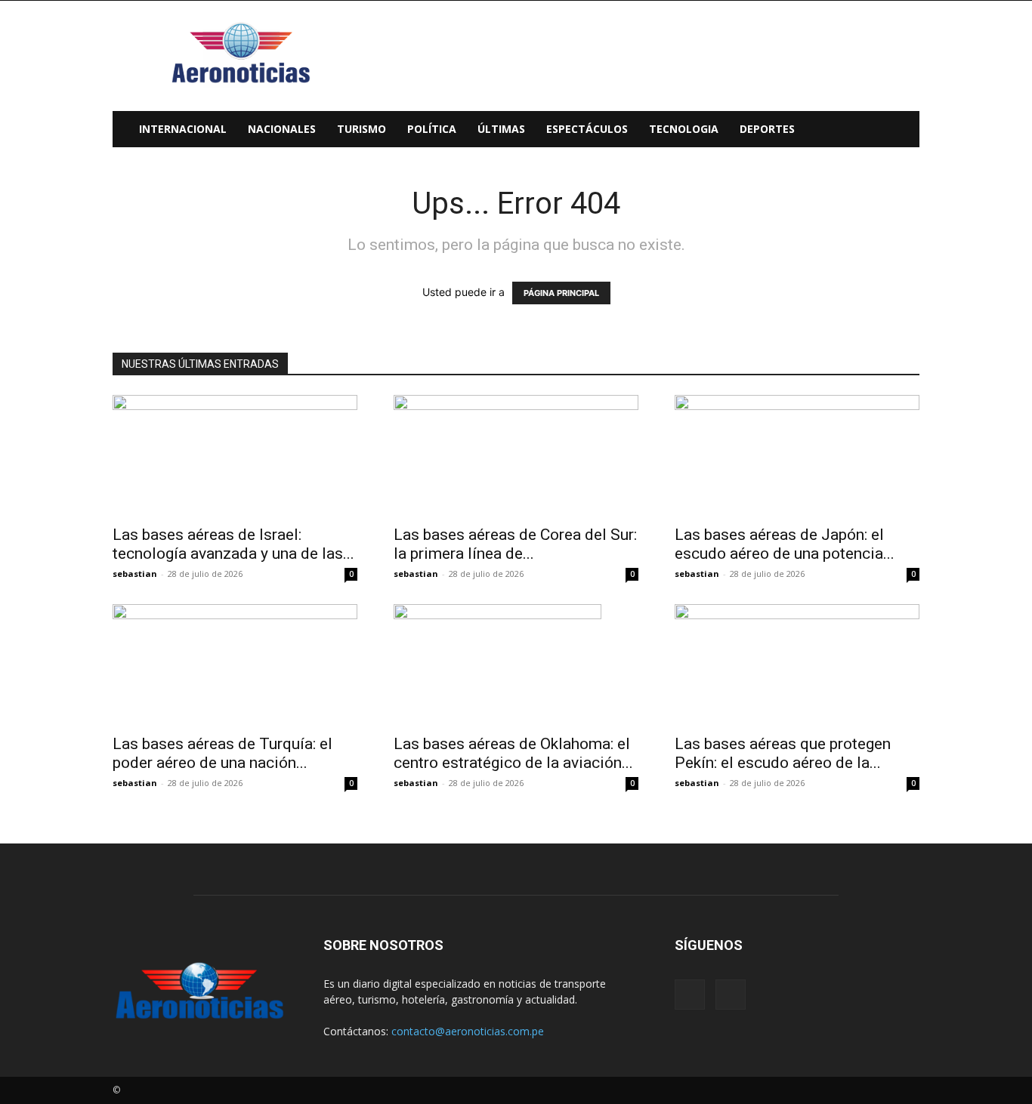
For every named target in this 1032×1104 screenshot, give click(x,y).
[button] (901, 130)
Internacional (183, 129)
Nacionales (282, 129)
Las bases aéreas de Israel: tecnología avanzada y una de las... (233, 544)
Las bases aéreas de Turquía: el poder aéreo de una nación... (222, 753)
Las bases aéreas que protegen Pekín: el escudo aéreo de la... (783, 753)
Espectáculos (587, 129)
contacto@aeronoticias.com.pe (467, 1031)
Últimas (501, 129)
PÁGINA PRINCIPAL (561, 293)
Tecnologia (683, 129)
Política (431, 129)
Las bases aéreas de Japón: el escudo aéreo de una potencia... (785, 544)
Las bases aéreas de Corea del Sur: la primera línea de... (515, 544)
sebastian (135, 573)
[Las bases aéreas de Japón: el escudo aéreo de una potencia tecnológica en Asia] (797, 455)
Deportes (767, 129)
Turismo (361, 129)
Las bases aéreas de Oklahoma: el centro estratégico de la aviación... (513, 753)
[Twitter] (730, 994)
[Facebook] (690, 994)
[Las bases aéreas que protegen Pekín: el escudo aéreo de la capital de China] (797, 664)
